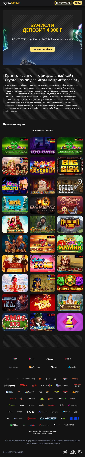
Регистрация (63, 3)
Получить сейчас (42, 49)
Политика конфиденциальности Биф (42, 431)
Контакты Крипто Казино (42, 433)
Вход (78, 3)
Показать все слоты (42, 130)
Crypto (11, 3)
